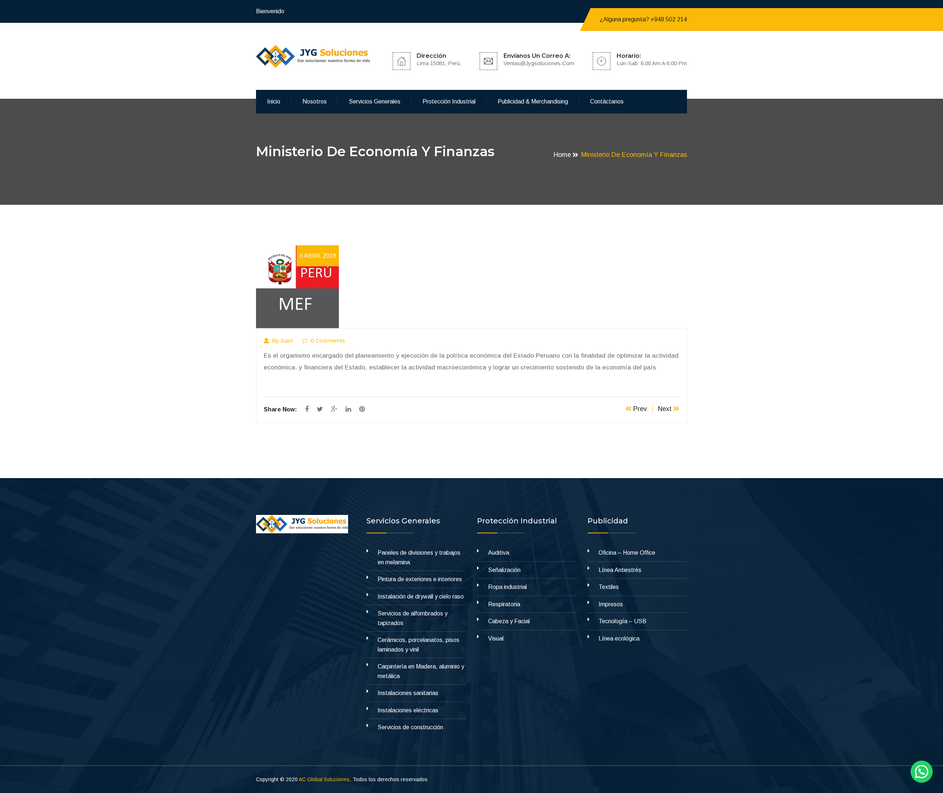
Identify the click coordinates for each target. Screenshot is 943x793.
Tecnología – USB (622, 621)
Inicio (273, 101)
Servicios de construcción (410, 727)
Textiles (609, 587)
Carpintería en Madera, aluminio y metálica (421, 671)
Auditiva (498, 553)
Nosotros (314, 101)
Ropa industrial (507, 587)
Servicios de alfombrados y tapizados (413, 618)
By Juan (282, 340)
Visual (496, 638)
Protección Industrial (449, 101)
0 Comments (328, 340)
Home (562, 154)
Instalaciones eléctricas (408, 710)
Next (665, 409)
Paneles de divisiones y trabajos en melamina (419, 557)
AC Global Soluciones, (325, 779)
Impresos (611, 604)
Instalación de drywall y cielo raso (421, 596)
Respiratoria (504, 604)
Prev (639, 409)
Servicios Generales (374, 101)
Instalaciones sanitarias (408, 693)
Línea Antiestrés (620, 570)
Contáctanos (607, 101)
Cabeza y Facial (509, 621)
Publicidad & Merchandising (533, 101)
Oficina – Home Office (627, 553)
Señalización (504, 570)
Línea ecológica (619, 638)
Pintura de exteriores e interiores (420, 579)
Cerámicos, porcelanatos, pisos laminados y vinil (418, 645)
